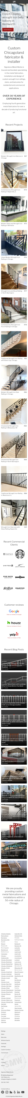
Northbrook (18, 980)
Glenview (3, 1022)
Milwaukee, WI (18, 968)
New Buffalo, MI (19, 976)
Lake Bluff (17, 950)
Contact (3, 1062)
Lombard (17, 960)
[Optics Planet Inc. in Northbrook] (14, 831)
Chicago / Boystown (6, 960)
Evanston (3, 1014)
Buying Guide (5, 701)
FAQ (2, 1059)
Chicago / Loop (5, 982)
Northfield (17, 982)
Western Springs (19, 1010)
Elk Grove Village (5, 1010)
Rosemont (17, 1000)
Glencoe (3, 1020)
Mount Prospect (19, 972)
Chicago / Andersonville (4, 957)
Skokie (16, 1004)
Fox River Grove (5, 1018)
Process (4, 736)
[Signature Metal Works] (14, 1)
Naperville (17, 974)
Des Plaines (4, 1006)
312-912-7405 (5, 1082)
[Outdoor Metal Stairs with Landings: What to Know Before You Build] (14, 680)
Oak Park (17, 986)
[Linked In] (18, 1092)
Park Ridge (17, 990)
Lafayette (17, 948)
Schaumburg (18, 1002)
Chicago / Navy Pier (6, 984)
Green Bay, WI (18, 934)
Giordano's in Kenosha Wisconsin (13, 761)
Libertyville (18, 954)
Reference (4, 661)
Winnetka (17, 1020)
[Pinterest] (2, 1092)
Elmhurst (3, 1012)
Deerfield (3, 1004)
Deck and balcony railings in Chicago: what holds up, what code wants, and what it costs (14, 722)
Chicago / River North (6, 992)
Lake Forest (18, 952)
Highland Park (18, 936)
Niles (16, 978)
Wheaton (17, 1014)
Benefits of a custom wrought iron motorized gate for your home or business (13, 797)
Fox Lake (3, 1016)
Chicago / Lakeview (6, 974)
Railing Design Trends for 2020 (12, 874)
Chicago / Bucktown (6, 962)
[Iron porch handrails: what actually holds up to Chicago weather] (14, 699)
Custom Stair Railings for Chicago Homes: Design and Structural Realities (13, 665)
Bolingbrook (4, 950)
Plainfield (17, 992)
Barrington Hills (5, 940)
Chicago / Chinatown (6, 966)
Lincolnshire (18, 956)
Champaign (4, 954)
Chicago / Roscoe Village (5, 995)
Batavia (3, 944)
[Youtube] (22, 1092)
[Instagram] (6, 1092)
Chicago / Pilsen (5, 988)
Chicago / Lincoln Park (7, 976)
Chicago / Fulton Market (5, 969)
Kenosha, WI (18, 946)
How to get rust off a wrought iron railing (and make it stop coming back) (13, 740)
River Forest (18, 996)
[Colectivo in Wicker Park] (14, 850)
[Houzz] (11, 1092)
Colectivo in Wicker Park (10, 855)
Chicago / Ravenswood (7, 990)
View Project (8, 28)
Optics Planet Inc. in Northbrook (12, 837)
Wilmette (17, 1018)
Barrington (4, 938)
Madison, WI (18, 964)
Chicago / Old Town (6, 986)
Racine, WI (17, 994)
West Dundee (18, 1008)
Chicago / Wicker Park (7, 1002)
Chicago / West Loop (6, 1000)
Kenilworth (17, 944)
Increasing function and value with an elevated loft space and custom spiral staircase (13, 816)
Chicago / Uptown (6, 998)
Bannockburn (4, 936)
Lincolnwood (18, 958)
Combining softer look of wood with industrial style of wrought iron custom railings (14, 778)
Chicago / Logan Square (5, 979)
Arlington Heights (5, 934)
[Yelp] (15, 1092)
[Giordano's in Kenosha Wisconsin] (14, 756)
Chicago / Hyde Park (6, 972)
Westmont (17, 1012)
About (3, 1065)
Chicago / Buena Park (6, 964)
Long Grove (18, 962)
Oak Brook (17, 984)
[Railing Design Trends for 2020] (14, 869)
